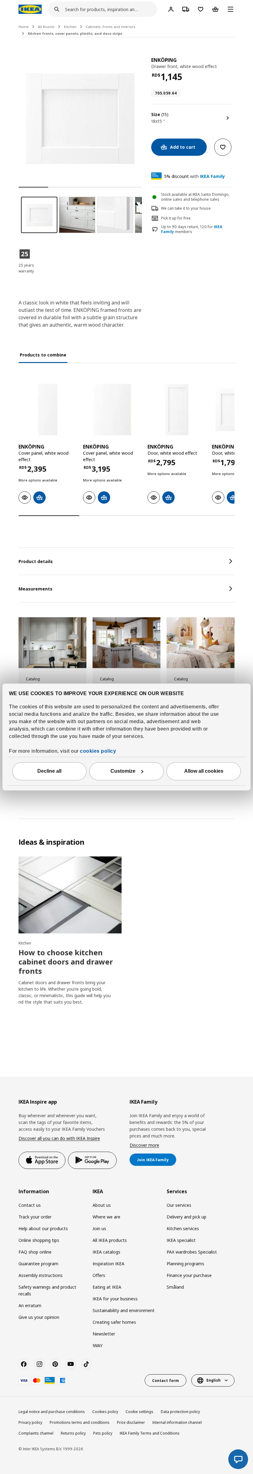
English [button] (213, 1380)
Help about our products (43, 1228)
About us (102, 1205)
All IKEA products (110, 1240)
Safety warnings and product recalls (47, 1290)
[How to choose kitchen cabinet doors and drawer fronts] (70, 895)
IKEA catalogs (106, 1252)
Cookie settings (139, 1411)
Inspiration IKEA (108, 1264)
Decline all (49, 771)
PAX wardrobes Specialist (192, 1252)
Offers (99, 1275)
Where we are (106, 1217)
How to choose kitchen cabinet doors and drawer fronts (66, 961)
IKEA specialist (181, 1240)
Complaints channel (36, 1433)
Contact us (30, 1205)
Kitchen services (183, 1228)
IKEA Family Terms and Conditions (150, 1433)
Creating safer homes (114, 1322)
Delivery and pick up (186, 1217)
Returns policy (73, 1433)
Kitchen (70, 26)
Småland (175, 1287)
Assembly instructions (41, 1275)
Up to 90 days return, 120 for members (191, 229)
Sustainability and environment (124, 1310)
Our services (179, 1205)
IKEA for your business (115, 1299)
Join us (99, 1228)
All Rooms (46, 26)
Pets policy (102, 1433)
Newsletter (104, 1334)
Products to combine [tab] (43, 355)
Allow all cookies (203, 771)
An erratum (30, 1305)
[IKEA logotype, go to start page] (30, 9)
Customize (122, 771)
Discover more (144, 1145)
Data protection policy (180, 1411)
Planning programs (185, 1264)
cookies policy (98, 751)
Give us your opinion (39, 1317)
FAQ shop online (35, 1252)
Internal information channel (177, 1422)
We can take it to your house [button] (186, 208)
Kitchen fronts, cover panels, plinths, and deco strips (75, 33)
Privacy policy (30, 1422)
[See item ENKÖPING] (48, 410)
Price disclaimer (131, 1422)
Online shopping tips (39, 1240)
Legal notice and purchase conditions (52, 1411)
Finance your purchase (189, 1275)
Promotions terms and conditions (80, 1422)
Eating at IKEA (107, 1287)
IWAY (97, 1345)
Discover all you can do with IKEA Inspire (59, 1138)
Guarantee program (38, 1264)
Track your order (35, 1217)
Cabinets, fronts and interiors (110, 26)
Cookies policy (105, 1411)
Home (24, 26)
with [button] (194, 176)
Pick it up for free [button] (176, 218)
